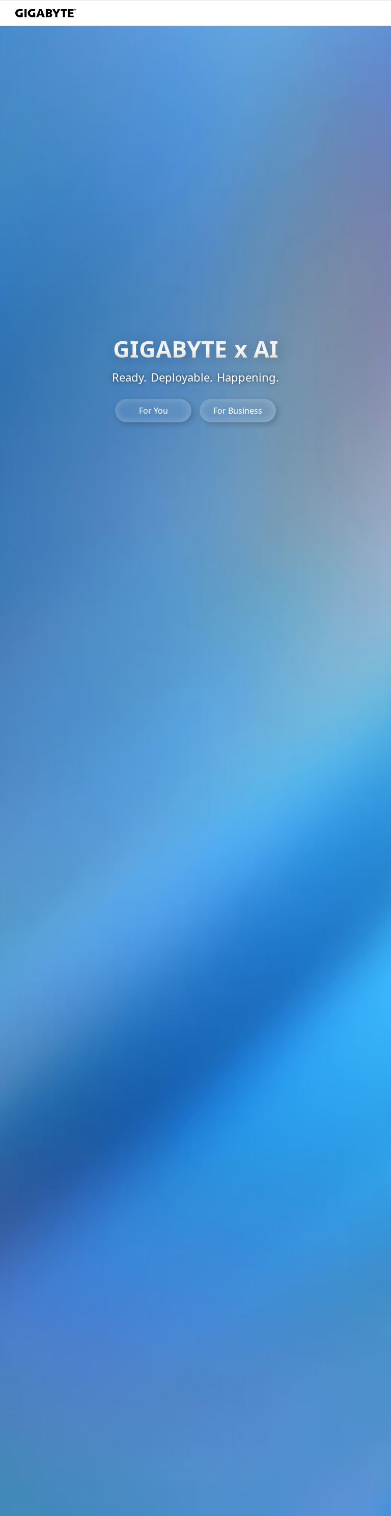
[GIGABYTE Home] (45, 13)
